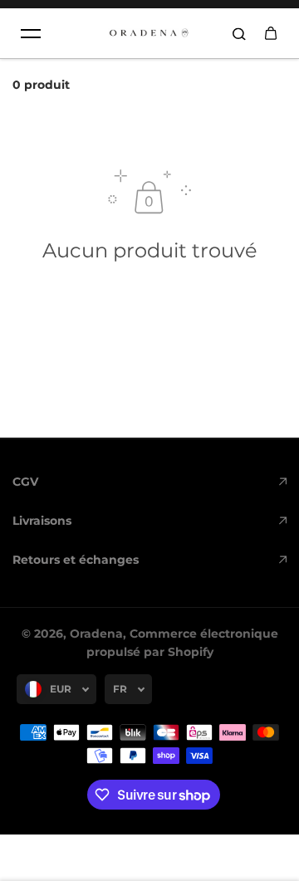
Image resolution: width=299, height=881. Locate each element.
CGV (25, 481)
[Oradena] (149, 33)
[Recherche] (239, 33)
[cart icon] (271, 33)
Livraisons (41, 520)
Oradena (96, 633)
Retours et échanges (75, 559)
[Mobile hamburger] (30, 33)
